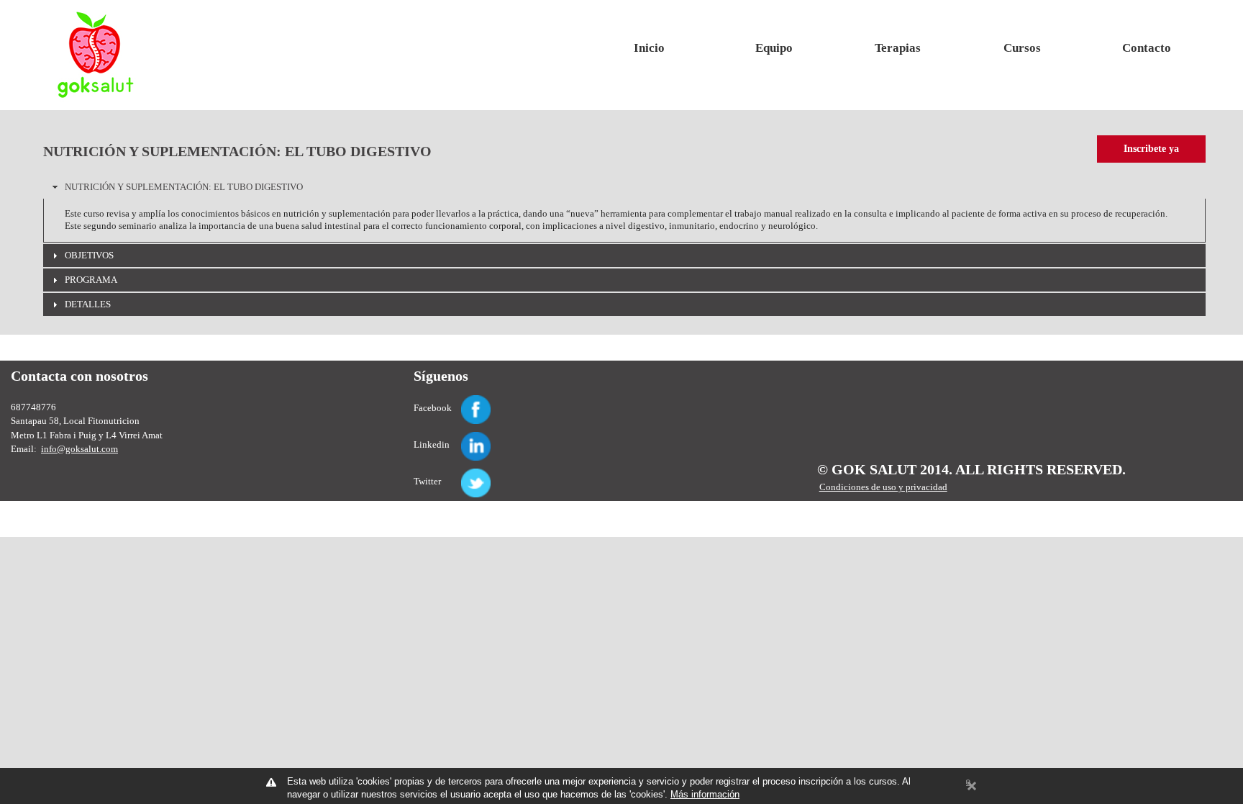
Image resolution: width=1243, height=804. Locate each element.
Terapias (898, 48)
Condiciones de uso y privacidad (883, 487)
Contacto (1146, 48)
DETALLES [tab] (88, 304)
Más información (704, 794)
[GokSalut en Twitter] (459, 474)
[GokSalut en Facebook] (459, 401)
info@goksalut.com (79, 448)
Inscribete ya (1151, 148)
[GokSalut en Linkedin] (459, 438)
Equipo (774, 48)
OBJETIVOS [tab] (89, 255)
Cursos (1022, 48)
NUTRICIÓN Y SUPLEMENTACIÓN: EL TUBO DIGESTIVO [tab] (184, 186)
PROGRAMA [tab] (91, 279)
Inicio (649, 48)
